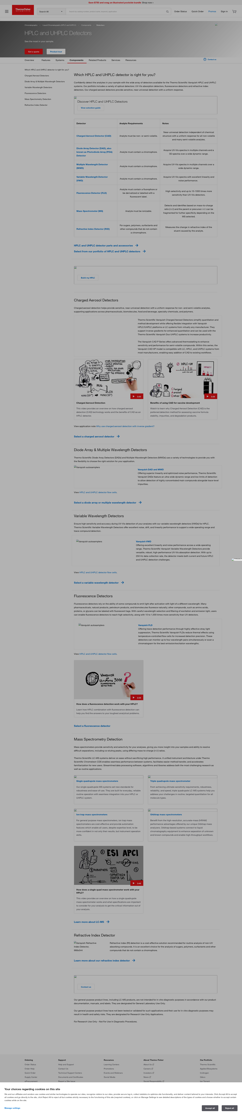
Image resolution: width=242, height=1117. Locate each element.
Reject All (229, 1108)
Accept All (210, 1108)
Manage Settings (12, 1108)
